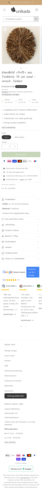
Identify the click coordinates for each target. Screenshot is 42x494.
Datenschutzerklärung (13, 371)
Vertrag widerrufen (15, 396)
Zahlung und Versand (12, 381)
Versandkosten (25, 477)
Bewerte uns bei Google (32, 272)
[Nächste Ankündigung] (37, 2)
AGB (6, 366)
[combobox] (21, 18)
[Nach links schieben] (16, 68)
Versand (5, 92)
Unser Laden (9, 356)
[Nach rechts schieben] (26, 68)
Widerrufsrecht (10, 376)
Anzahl (4, 142)
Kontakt (7, 361)
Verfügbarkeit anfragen (10, 94)
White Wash (21, 137)
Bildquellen (8, 386)
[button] (4, 9)
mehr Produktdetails (8, 127)
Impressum (8, 391)
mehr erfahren (10, 442)
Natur (7, 137)
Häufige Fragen (10, 351)
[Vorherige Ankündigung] (4, 2)
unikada (23, 463)
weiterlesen (8, 314)
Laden (22, 179)
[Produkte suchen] (36, 19)
